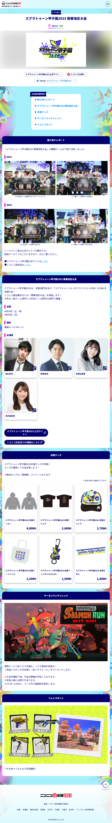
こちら (44, 261)
